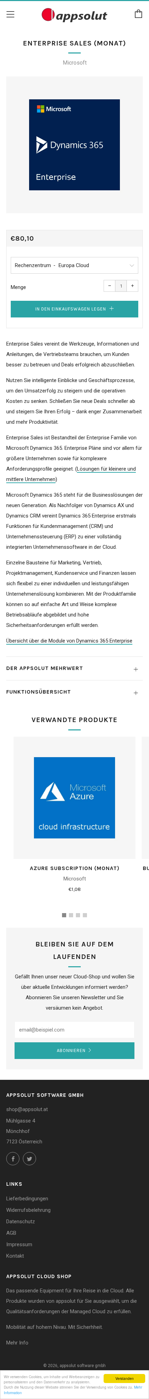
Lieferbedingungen (27, 1198)
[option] (74, 144)
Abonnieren (71, 1050)
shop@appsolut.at (27, 1109)
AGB (11, 1233)
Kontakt (15, 1256)
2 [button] (71, 915)
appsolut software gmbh (83, 1365)
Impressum (19, 1244)
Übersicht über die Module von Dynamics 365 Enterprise (69, 641)
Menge (18, 287)
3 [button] (78, 915)
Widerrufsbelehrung (28, 1210)
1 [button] (64, 915)
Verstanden (124, 1378)
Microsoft (75, 62)
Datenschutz (20, 1221)
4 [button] (85, 915)
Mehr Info (17, 1343)
